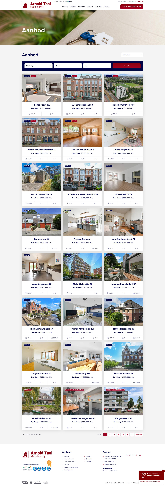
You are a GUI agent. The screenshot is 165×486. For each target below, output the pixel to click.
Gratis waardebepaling (131, 6)
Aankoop (81, 7)
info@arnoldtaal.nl (110, 464)
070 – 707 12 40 (109, 462)
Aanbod (65, 7)
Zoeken (127, 66)
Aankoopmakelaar (69, 462)
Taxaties (90, 7)
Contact (106, 7)
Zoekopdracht (68, 470)
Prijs (86, 66)
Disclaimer (128, 483)
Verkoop (73, 7)
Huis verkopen (68, 459)
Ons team (89, 459)
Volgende (139, 434)
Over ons (98, 7)
